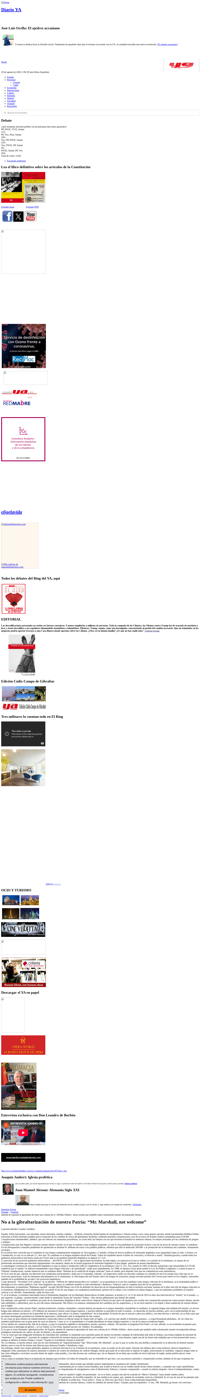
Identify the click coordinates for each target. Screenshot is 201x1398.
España (10, 77)
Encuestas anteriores (16, 161)
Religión (11, 95)
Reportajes (12, 106)
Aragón (16, 82)
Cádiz (15, 85)
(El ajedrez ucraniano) (167, 44)
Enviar (13, 1209)
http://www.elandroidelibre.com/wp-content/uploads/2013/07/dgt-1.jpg (34, 1171)
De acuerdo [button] (30, 1390)
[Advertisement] (23, 299)
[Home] (5, 2)
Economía (11, 87)
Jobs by (53, 884)
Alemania (136, 1204)
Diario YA (11, 9)
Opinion (14, 1212)
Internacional (13, 90)
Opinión (11, 103)
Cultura (10, 93)
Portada (4, 1212)
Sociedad (11, 101)
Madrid (10, 98)
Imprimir (5, 1209)
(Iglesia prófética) (130, 1184)
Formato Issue (7, 207)
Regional (11, 79)
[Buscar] (5, 112)
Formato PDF (32, 207)
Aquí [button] (51, 1382)
